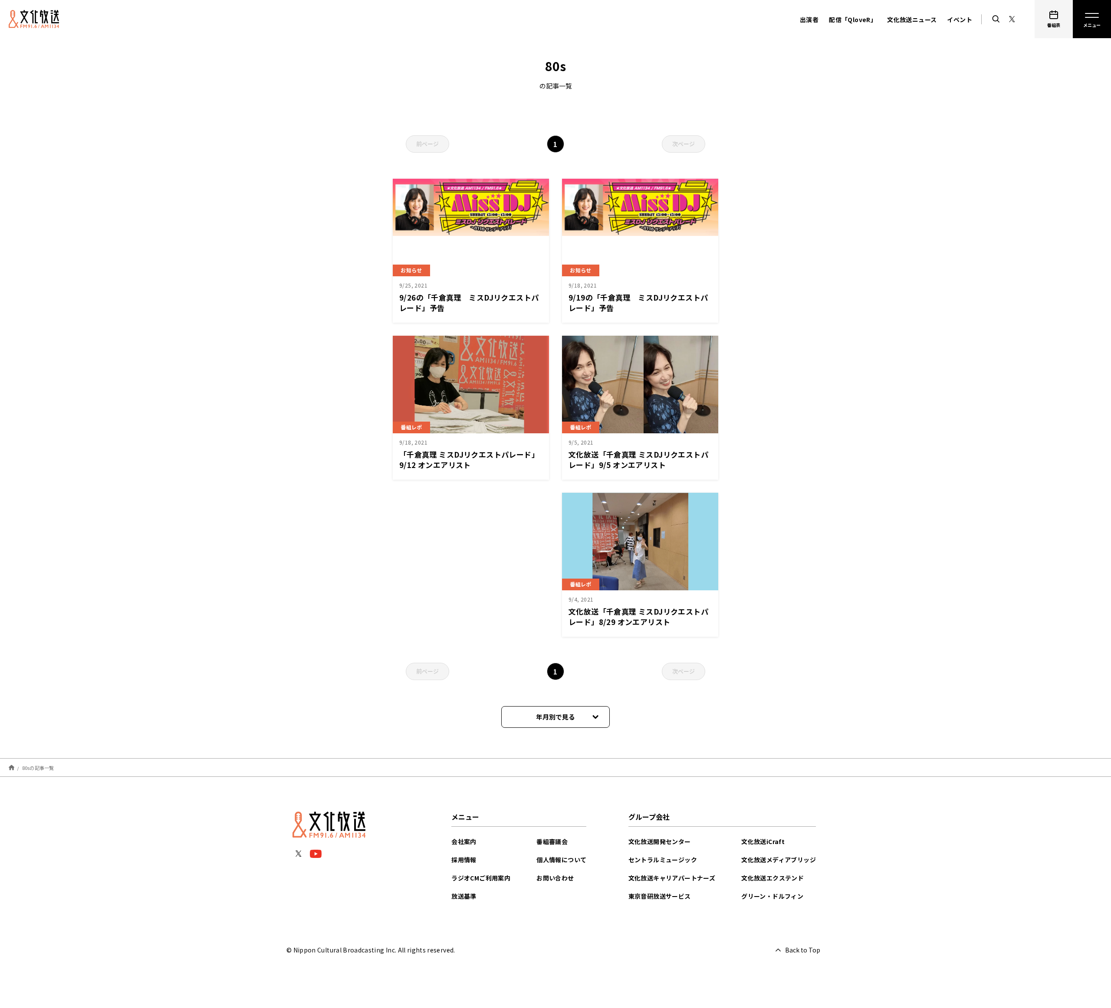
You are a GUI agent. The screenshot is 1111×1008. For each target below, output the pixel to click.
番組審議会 (552, 841)
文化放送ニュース (912, 19)
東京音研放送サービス (659, 896)
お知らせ (411, 270)
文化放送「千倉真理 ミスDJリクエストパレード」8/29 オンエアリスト (638, 616)
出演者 (809, 19)
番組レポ (411, 427)
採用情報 (464, 859)
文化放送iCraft (763, 841)
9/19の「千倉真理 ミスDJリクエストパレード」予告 (638, 302)
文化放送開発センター (659, 841)
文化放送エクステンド (772, 878)
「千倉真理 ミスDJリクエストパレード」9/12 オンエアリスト (469, 459)
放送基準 (464, 896)
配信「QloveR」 (853, 19)
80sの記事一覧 (38, 767)
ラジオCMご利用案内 (480, 878)
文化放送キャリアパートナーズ (672, 878)
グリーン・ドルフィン (772, 896)
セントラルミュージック (662, 859)
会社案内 (464, 841)
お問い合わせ (555, 878)
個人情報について (561, 859)
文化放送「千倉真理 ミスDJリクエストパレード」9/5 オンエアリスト (638, 459)
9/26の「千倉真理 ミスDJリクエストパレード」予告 (469, 302)
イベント (959, 19)
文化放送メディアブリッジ (778, 859)
